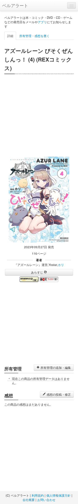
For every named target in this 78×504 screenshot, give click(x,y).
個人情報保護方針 (58, 495)
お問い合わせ (46, 500)
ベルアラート (15, 5)
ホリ (61, 265)
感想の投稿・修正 (58, 394)
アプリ (42, 22)
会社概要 (29, 500)
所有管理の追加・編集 (55, 367)
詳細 (10, 36)
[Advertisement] (39, 115)
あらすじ (37, 272)
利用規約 (38, 495)
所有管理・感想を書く (34, 36)
